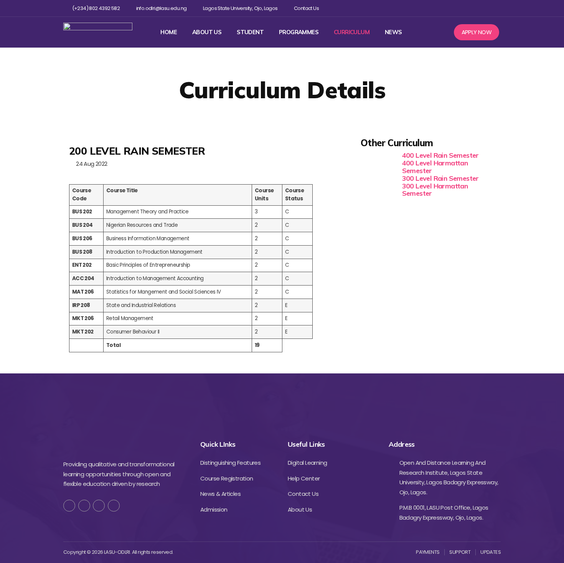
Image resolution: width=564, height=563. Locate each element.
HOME (168, 32)
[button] (477, 32)
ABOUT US (206, 32)
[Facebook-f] (69, 506)
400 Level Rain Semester (440, 155)
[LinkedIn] (114, 506)
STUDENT (250, 32)
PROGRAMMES (298, 32)
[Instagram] (471, 8)
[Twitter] (459, 8)
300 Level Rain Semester (440, 178)
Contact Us (306, 8)
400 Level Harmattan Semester (435, 166)
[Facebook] (446, 8)
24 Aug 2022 (90, 164)
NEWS (393, 32)
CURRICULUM (351, 32)
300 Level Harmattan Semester (435, 190)
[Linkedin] (483, 8)
